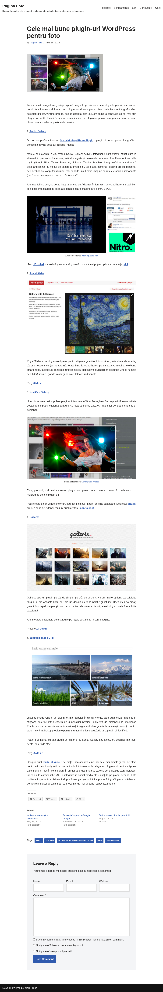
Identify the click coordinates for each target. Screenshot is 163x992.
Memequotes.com (90, 256)
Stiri (134, 7)
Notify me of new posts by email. (54, 951)
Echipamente (121, 7)
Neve (5, 988)
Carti (158, 7)
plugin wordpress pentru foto (75, 841)
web (99, 841)
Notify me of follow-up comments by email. (59, 945)
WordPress (31, 988)
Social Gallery (38, 131)
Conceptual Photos (90, 482)
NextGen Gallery (39, 392)
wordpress (113, 841)
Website (103, 881)
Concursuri (146, 7)
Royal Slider (37, 273)
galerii (50, 841)
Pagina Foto (36, 42)
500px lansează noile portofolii (114, 815)
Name (37, 881)
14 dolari (41, 628)
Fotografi (106, 7)
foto (38, 841)
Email (70, 881)
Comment (39, 895)
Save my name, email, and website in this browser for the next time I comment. (80, 939)
